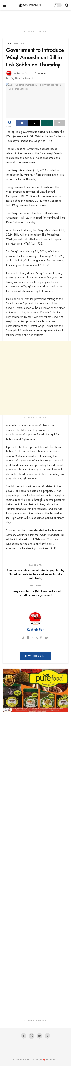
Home (8, 43)
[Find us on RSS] (47, 1036)
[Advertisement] (35, 18)
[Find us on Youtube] (39, 1036)
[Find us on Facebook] (23, 1036)
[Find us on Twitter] (31, 1036)
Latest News (19, 43)
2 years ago (40, 73)
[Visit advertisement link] (35, 690)
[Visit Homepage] (29, 5)
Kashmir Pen (22, 73)
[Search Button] (66, 5)
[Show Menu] (4, 5)
